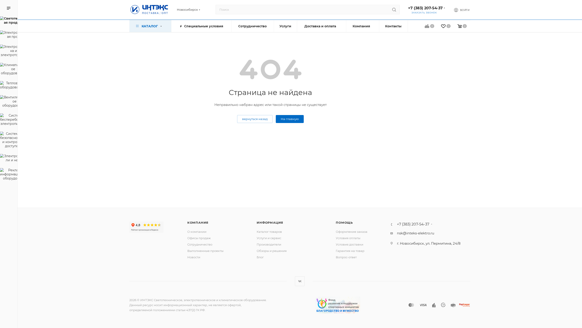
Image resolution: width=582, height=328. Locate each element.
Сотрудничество (199, 244)
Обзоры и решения (272, 251)
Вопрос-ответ (346, 257)
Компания (197, 222)
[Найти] (394, 9)
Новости (193, 257)
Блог (260, 257)
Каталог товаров (269, 231)
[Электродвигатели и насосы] (8, 159)
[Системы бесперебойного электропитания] (8, 120)
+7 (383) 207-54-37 (425, 8)
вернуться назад (255, 119)
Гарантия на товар (350, 251)
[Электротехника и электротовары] (8, 51)
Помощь (344, 222)
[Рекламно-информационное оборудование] (8, 175)
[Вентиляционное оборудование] (8, 102)
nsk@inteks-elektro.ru (415, 233)
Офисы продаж (199, 238)
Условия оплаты (348, 238)
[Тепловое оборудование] (8, 86)
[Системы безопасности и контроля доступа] (8, 140)
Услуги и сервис (269, 238)
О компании (196, 231)
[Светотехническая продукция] (8, 21)
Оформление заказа (351, 231)
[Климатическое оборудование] (8, 70)
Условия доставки (349, 244)
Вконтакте (300, 281)
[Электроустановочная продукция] (8, 35)
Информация (270, 222)
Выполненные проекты (205, 251)
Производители (269, 244)
